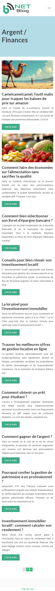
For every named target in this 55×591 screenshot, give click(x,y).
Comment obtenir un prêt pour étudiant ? (23, 394)
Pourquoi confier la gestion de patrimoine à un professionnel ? (27, 476)
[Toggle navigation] (49, 8)
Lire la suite (11, 126)
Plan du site (27, 589)
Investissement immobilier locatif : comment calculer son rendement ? (27, 525)
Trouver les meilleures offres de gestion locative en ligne (26, 346)
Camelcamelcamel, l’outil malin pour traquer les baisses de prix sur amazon (27, 98)
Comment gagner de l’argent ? (27, 436)
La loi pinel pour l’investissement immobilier (25, 306)
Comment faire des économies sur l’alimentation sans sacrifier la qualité (27, 171)
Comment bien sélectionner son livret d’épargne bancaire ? (27, 218)
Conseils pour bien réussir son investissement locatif (27, 262)
